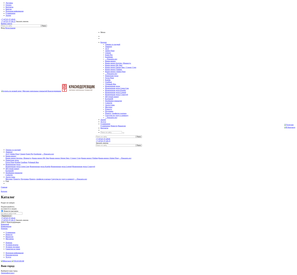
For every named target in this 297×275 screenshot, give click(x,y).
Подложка (109, 111)
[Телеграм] (289, 125)
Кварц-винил (110, 61)
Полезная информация (14, 253)
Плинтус (108, 109)
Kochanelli (109, 99)
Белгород (10, 273)
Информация (6, 226)
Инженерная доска (112, 86)
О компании (105, 126)
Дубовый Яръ (110, 84)
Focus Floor (109, 78)
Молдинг (108, 107)
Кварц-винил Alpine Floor (115, 72)
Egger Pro (109, 55)
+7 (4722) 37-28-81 (8, 19)
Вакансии (122, 126)
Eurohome (109, 57)
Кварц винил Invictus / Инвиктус (118, 63)
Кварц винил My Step (113, 65)
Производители (12, 255)
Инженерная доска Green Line (117, 88)
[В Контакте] (289, 127)
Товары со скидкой (112, 44)
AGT (107, 49)
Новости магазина (10, 211)
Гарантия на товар (13, 249)
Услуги (8, 257)
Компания (5, 224)
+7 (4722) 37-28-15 (8, 21)
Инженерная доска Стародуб (116, 95)
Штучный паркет (112, 97)
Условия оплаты (12, 245)
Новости (114, 126)
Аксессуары (110, 105)
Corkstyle (108, 103)
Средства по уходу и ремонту (116, 115)
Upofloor (108, 82)
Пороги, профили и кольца (115, 113)
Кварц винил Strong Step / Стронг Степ (120, 67)
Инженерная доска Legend (115, 92)
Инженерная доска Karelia (115, 90)
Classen (108, 53)
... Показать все (111, 59)
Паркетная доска (111, 76)
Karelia (107, 80)
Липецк (4, 273)
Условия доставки (13, 247)
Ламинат (108, 46)
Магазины (10, 239)
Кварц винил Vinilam (113, 69)
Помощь (4, 228)
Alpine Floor (110, 51)
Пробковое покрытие (113, 101)
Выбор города (6, 23)
